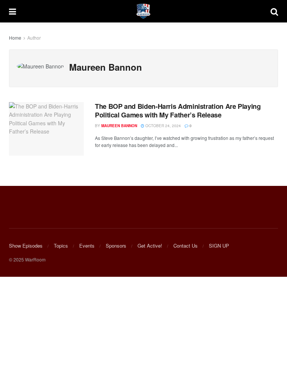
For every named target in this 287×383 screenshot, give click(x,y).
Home (15, 37)
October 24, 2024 (162, 125)
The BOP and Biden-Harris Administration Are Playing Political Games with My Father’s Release (178, 110)
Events (87, 245)
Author (34, 37)
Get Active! (150, 245)
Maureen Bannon (119, 125)
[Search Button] (274, 11)
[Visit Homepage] (143, 11)
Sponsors (116, 245)
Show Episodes (26, 245)
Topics (61, 245)
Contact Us (185, 245)
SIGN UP (219, 245)
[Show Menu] (12, 11)
